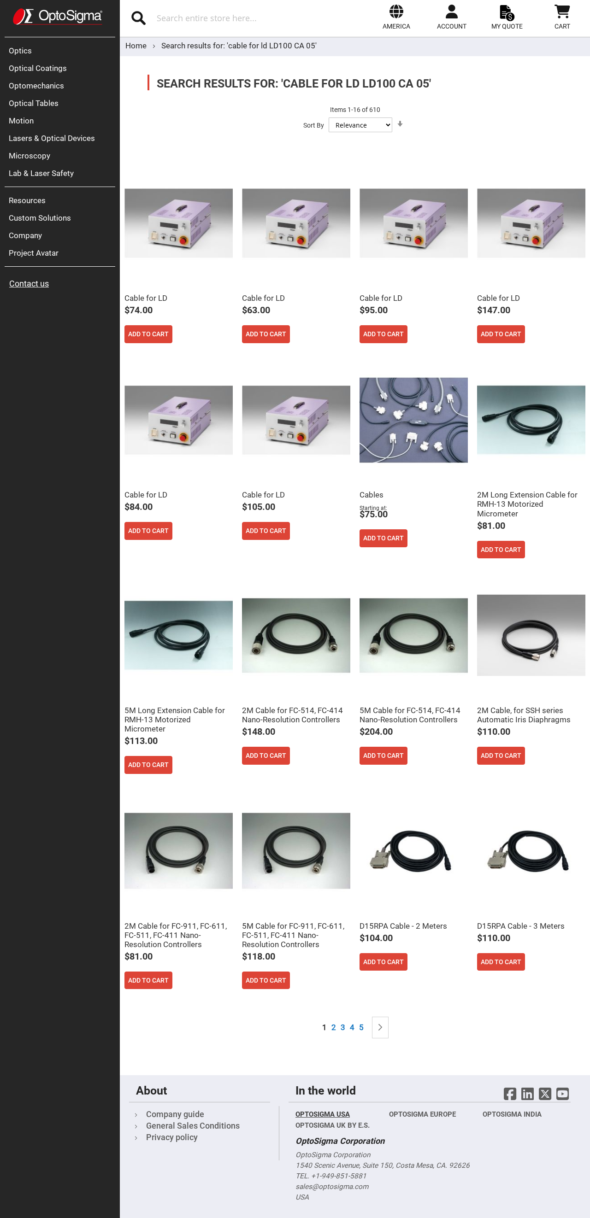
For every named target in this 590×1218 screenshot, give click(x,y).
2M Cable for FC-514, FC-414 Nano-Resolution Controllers (292, 715)
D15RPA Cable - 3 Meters (521, 926)
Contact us (29, 283)
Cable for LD (145, 298)
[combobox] (215, 18)
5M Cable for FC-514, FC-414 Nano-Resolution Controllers (410, 715)
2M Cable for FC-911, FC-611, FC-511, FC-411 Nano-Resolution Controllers (175, 935)
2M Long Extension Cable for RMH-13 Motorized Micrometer (527, 504)
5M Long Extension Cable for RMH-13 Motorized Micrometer (174, 719)
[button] (396, 17)
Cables (372, 494)
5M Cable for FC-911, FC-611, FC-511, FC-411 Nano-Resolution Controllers (293, 935)
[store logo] (57, 17)
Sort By (313, 125)
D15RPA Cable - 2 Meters (403, 926)
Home (136, 45)
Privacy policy (172, 1137)
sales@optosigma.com (331, 1187)
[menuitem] (62, 50)
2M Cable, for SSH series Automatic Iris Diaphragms (524, 715)
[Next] (380, 1027)
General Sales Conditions (193, 1125)
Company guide (175, 1114)
